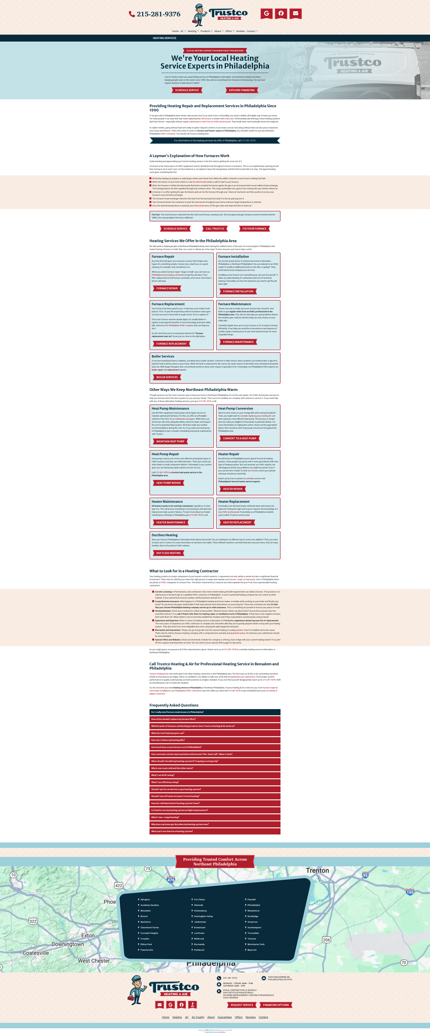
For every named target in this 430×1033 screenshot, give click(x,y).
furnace (233, 579)
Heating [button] (192, 31)
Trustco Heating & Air (158, 674)
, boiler (240, 579)
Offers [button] (229, 31)
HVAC (163, 582)
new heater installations (160, 690)
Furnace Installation (238, 291)
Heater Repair (233, 489)
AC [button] (182, 31)
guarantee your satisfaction (243, 677)
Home (175, 31)
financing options (276, 1005)
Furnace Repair (167, 288)
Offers (239, 1017)
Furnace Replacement (171, 343)
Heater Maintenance (170, 522)
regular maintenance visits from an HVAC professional (207, 121)
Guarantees (225, 1017)
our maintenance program (183, 419)
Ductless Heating (168, 553)
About (211, 1017)
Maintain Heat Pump (170, 441)
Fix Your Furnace (254, 228)
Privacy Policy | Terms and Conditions (215, 1032)
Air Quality (198, 1017)
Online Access (209, 1030)
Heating (177, 1017)
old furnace (206, 118)
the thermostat (199, 182)
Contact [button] (251, 31)
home (165, 1017)
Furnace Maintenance (238, 342)
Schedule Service (187, 90)
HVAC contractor (168, 134)
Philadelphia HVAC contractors (188, 690)
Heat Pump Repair (168, 482)
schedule (175, 472)
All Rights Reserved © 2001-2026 (223, 1030)
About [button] (218, 31)
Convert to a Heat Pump (239, 438)
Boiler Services (167, 377)
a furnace (254, 470)
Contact (263, 1017)
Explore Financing (242, 90)
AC (260, 325)
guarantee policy (238, 633)
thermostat (199, 205)
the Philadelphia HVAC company (179, 325)
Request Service (242, 1005)
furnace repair (269, 687)
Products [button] (206, 31)
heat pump (250, 579)
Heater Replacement (237, 522)
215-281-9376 (159, 13)
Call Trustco (215, 228)
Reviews (240, 31)
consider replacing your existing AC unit (257, 416)
